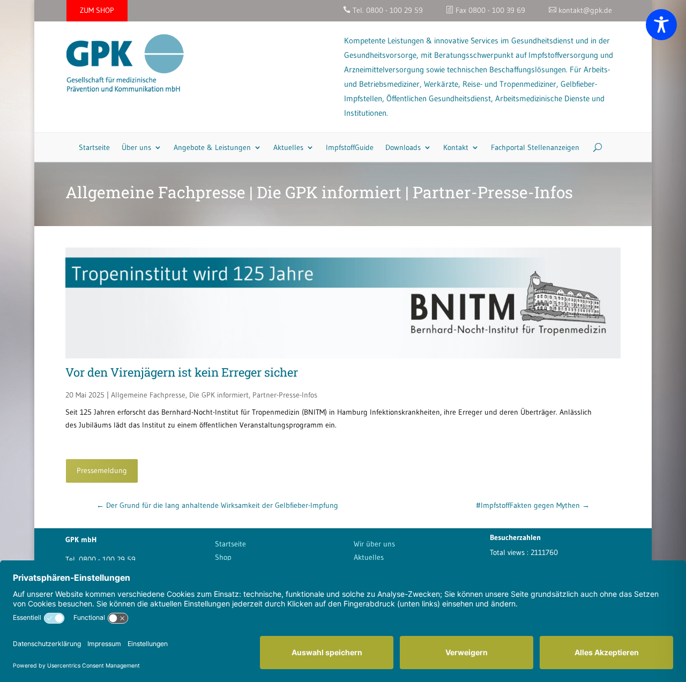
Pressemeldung (102, 470)
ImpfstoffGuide (350, 147)
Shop (223, 557)
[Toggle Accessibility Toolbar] (661, 24)
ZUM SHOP (97, 10)
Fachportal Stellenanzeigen (535, 147)
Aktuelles (288, 147)
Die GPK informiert (219, 395)
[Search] (593, 147)
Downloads (403, 147)
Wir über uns (374, 544)
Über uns (136, 147)
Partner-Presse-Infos (284, 395)
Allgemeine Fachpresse (148, 395)
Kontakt (455, 147)
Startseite (94, 147)
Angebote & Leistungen (212, 147)
